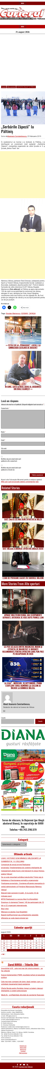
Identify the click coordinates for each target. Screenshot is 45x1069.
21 (30, 945)
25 (11, 948)
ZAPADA (32, 313)
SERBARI (24, 313)
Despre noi (23, 1046)
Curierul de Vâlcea (26, 1067)
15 (36, 943)
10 (4, 943)
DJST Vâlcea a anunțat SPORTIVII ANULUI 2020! (23, 548)
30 (42, 948)
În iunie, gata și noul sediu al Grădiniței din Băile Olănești (23, 387)
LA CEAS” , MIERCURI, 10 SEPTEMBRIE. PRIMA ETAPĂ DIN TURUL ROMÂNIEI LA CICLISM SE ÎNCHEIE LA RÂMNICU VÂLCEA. (23, 685)
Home (4, 87)
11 (11, 943)
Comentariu (5, 408)
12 (18, 943)
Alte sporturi (11, 87)
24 (4, 948)
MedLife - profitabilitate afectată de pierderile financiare (22, 995)
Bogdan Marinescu (13, 313)
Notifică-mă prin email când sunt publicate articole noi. (11, 469)
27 (25, 948)
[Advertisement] (22, 61)
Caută (3, 718)
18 (11, 945)
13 (25, 943)
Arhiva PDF (23, 1047)
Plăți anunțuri (23, 1053)
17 (4, 945)
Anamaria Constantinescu (17, 136)
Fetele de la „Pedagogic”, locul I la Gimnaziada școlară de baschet (24, 346)
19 (18, 945)
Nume (3, 432)
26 (18, 948)
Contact (23, 1051)
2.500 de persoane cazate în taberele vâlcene (23, 577)
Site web (3, 448)
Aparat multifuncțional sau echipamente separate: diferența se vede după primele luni (23, 616)
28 (30, 948)
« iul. (3, 954)
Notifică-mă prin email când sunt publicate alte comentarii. (11, 460)
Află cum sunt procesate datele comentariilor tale (20, 482)
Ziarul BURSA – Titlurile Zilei (23, 964)
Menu (22, 3)
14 (30, 943)
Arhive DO (23, 1049)
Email (3, 440)
